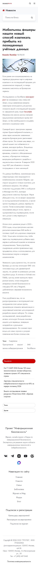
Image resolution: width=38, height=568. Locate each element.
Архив (6, 410)
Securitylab (28, 112)
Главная (19, 477)
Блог (19, 501)
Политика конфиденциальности (19, 561)
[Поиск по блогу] (32, 18)
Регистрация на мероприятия (19, 519)
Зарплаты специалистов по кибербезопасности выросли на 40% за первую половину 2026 (19, 384)
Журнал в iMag (19, 493)
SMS (29, 344)
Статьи (19, 485)
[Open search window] (30, 3)
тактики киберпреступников (13, 348)
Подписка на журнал (19, 523)
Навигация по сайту (19, 471)
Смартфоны (13, 341)
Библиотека (19, 489)
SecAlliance (31, 348)
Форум (19, 497)
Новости (19, 481)
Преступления (8, 344)
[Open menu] (34, 3)
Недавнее (8, 361)
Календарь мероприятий (19, 515)
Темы (6, 405)
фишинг (20, 344)
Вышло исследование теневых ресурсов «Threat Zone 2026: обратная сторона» (18, 394)
